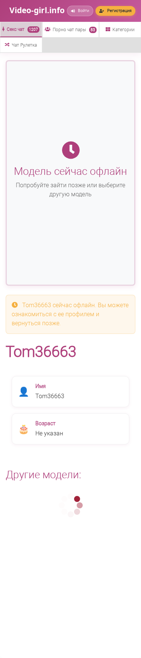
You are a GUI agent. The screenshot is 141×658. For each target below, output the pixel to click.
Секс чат (22, 29)
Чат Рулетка (24, 45)
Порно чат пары (74, 29)
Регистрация (119, 10)
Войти (83, 10)
